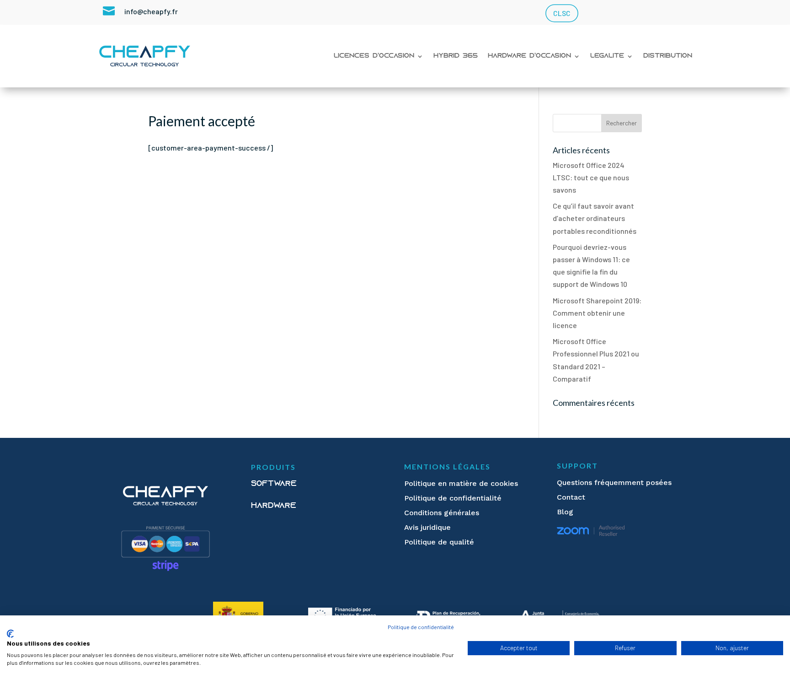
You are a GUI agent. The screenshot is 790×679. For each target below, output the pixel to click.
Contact (571, 497)
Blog (565, 511)
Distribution (667, 56)
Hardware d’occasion (529, 56)
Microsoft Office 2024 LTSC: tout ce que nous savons (591, 177)
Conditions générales (441, 512)
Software (274, 484)
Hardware (273, 506)
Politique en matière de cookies (461, 483)
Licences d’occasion (374, 56)
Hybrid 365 (455, 56)
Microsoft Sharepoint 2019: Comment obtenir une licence (597, 312)
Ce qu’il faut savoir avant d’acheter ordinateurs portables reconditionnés (594, 218)
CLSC (561, 13)
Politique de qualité (439, 542)
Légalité (607, 56)
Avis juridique (427, 527)
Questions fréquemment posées (614, 482)
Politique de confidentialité (453, 498)
